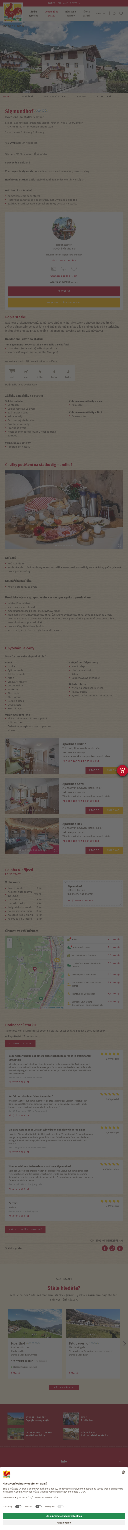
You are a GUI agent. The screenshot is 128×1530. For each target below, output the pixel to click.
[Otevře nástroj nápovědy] (122, 770)
